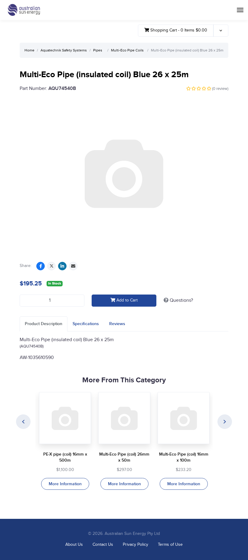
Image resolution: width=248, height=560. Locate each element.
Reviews (117, 323)
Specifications (86, 323)
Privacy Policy (135, 544)
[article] (65, 441)
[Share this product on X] (51, 266)
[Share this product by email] (73, 266)
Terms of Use (170, 544)
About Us (74, 544)
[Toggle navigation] (240, 10)
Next (224, 421)
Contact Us (103, 544)
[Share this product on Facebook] (40, 266)
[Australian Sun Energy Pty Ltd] (24, 10)
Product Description (43, 323)
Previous (23, 421)
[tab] (43, 323)
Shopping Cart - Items (178, 30)
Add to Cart (126, 300)
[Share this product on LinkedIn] (62, 266)
